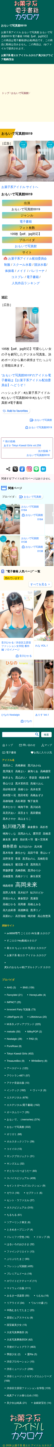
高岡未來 (26, 884)
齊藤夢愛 (8, 870)
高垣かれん (9, 898)
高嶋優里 (45, 771)
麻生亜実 (35, 876)
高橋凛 (47, 833)
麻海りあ (33, 771)
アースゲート (14, 1068)
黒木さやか (9, 818)
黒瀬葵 (34, 898)
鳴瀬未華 (44, 777)
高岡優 (22, 904)
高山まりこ (24, 818)
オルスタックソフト (18, 1141)
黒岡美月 (35, 864)
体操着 (9, 270)
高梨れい (8, 916)
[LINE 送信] (36, 469)
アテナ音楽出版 (15, 1082)
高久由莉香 (9, 910)
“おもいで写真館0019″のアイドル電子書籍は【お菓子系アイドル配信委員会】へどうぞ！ (26, 380)
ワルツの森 (37, 1302)
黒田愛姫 (35, 812)
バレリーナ (37, 270)
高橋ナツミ (21, 876)
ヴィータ (38, 1090)
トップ (5, 93)
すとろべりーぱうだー (19, 1170)
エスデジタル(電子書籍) (20, 1104)
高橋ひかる (9, 904)
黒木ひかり (9, 807)
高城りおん (36, 783)
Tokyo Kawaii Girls (17, 1053)
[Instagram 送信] (29, 469)
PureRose (12, 1046)
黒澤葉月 (8, 771)
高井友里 (35, 789)
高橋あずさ (36, 795)
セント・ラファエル (18, 1200)
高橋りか (23, 789)
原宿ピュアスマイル (18, 1317)
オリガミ (12, 1134)
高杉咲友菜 (9, 789)
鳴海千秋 (23, 807)
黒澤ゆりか (34, 870)
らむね (40, 1295)
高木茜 (38, 846)
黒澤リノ (35, 910)
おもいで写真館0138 (30, 539)
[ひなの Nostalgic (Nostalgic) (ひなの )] (16, 709)
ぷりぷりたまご (15, 1258)
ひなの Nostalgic (10, 714)
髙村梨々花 (9, 795)
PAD (31, 1038)
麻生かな (20, 852)
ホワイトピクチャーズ (19, 1280)
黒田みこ (8, 765)
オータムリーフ (15, 1112)
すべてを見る (40, 584)
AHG (9, 987)
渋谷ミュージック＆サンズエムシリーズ (29, 1376)
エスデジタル (14, 1097)
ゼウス (10, 1192)
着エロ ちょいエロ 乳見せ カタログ (26, 947)
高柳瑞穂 (8, 801)
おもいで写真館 (26, 246)
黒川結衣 (35, 807)
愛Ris (30, 1354)
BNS (25, 987)
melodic (11, 1031)
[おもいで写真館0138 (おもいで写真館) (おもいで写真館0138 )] (10, 565)
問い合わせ (27, 745)
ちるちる (12, 1214)
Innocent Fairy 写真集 (19, 1009)
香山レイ (45, 852)
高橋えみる (34, 904)
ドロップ (41, 1236)
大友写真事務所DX (17, 1339)
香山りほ (8, 783)
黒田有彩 (23, 795)
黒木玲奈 (8, 852)
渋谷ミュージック (17, 1368)
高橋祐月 (8, 864)
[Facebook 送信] (22, 469)
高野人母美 (9, 892)
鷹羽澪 (37, 833)
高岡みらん (24, 833)
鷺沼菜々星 (21, 864)
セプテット (32, 1192)
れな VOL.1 (41, 645)
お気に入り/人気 (41, 752)
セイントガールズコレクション (24, 1185)
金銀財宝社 (40, 1402)
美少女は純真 (14, 1402)
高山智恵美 (44, 916)
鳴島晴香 (8, 885)
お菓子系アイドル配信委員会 (27, 258)
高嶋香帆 (20, 870)
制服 (7, 264)
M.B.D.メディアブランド (20, 1024)
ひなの (28, 721)
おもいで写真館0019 (40, 427)
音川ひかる (25, 655)
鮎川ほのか (25, 846)
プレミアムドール (17, 1273)
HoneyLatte (35, 994)
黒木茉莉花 (21, 783)
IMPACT (11, 1002)
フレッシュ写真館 (17, 1266)
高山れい (21, 777)
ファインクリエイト (18, 1251)
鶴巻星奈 (10, 846)
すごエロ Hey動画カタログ (22, 940)
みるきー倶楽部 (15, 1295)
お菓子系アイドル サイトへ (19, 187)
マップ (46, 745)
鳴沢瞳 (32, 916)
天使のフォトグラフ (18, 1346)
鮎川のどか (36, 892)
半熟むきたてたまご (18, 1310)
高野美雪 (8, 858)
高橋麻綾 (20, 765)
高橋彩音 (43, 858)
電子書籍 (26, 221)
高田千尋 (33, 852)
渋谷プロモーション (18, 1361)
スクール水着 (22, 264)
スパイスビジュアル (18, 1178)
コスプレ (17, 277)
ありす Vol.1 (42, 714)
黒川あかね (34, 765)
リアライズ (13, 1302)
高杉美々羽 (26, 839)
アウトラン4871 (16, 1075)
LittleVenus (36, 1016)
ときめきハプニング (18, 1229)
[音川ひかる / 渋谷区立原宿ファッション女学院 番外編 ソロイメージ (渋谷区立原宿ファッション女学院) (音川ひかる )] (16, 637)
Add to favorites (17, 410)
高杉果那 (20, 801)
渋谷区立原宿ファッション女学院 (25, 1388)
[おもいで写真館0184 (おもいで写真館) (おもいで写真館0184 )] (10, 533)
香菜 (17, 858)
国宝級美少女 (14, 1324)
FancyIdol (12, 994)
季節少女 (12, 1354)
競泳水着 (40, 264)
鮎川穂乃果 (14, 826)
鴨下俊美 (33, 801)
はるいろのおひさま (18, 1244)
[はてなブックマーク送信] (43, 469)
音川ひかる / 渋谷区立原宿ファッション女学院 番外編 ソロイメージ (16, 645)
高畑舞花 (23, 910)
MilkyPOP (32, 1031)
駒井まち (8, 777)
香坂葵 (33, 777)
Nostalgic (12, 1038)
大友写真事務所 (15, 1332)
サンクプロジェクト (18, 1156)
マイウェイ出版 (15, 1288)
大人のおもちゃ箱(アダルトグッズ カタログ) (27, 967)
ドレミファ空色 (15, 1236)
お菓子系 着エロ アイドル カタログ (26, 955)
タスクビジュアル (17, 1207)
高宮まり (23, 812)
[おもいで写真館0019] (27, 161)
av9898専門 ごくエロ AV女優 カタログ (28, 933)
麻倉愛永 (33, 827)
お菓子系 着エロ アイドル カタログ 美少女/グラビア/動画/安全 (27, 57)
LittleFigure (13, 1016)
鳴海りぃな (9, 833)
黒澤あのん (29, 858)
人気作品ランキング (26, 283)
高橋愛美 (8, 876)
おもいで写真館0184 (30, 508)
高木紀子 (23, 892)
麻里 (15, 839)
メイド (21, 270)
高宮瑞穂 (20, 916)
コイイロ (12, 1148)
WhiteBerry (37, 1060)
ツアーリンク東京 (17, 1222)
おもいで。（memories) (20, 1119)
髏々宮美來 (41, 839)
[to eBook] (27, 19)
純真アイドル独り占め (19, 1395)
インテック (13, 1090)
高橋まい (20, 771)
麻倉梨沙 (23, 898)
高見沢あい (9, 812)
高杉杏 (44, 827)
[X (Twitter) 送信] (15, 469)
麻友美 (7, 839)
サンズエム (13, 1163)
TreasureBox (14, 1060)
